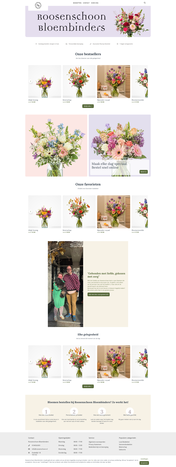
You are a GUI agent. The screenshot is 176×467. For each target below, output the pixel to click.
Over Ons (94, 3)
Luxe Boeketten (124, 442)
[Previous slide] (30, 81)
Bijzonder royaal (103, 100)
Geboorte (122, 450)
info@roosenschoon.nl (40, 449)
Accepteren (144, 463)
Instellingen (144, 459)
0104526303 (36, 445)
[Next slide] (145, 81)
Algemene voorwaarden (97, 442)
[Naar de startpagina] (38, 5)
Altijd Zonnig (33, 100)
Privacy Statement (95, 444)
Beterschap (67, 100)
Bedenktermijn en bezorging (98, 447)
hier (92, 460)
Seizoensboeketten (125, 444)
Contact (86, 3)
